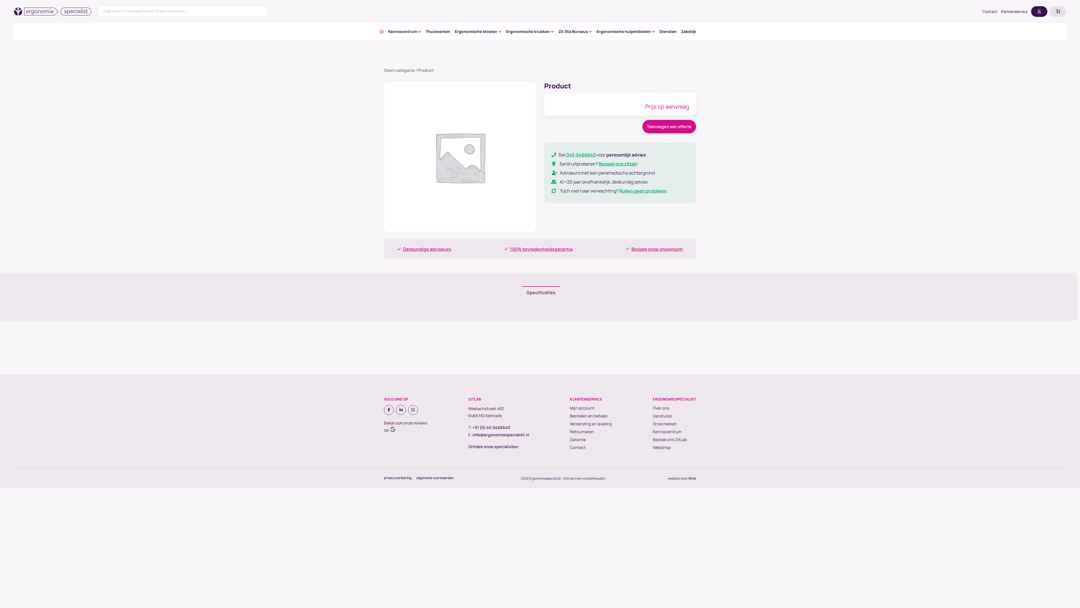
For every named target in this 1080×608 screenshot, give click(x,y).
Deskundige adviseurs (427, 249)
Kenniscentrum (402, 31)
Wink (692, 478)
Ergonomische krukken (528, 31)
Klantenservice (1014, 11)
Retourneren (582, 431)
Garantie (578, 439)
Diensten (668, 31)
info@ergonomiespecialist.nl (500, 434)
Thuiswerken (438, 31)
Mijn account (582, 408)
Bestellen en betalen (589, 416)
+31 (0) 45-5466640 (491, 427)
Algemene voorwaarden (435, 477)
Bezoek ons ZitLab (670, 439)
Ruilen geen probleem (643, 191)
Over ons (661, 408)
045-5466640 (581, 155)
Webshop (662, 447)
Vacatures (662, 416)
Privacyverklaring (397, 477)
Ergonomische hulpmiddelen (624, 31)
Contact (990, 11)
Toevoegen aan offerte (669, 126)
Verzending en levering (591, 423)
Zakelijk (688, 31)
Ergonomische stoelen (476, 31)
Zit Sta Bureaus (573, 31)
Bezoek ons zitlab (617, 164)
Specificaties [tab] (540, 292)
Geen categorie (399, 70)
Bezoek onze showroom (657, 249)
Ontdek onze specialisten (493, 446)
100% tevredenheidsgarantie (541, 249)
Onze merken (665, 423)
